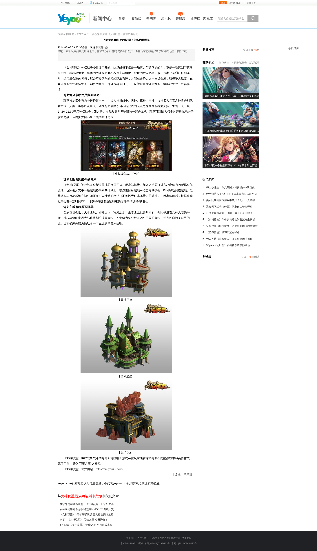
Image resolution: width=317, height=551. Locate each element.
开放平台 (251, 2)
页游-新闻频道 (66, 34)
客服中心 (186, 537)
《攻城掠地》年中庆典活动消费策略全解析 (230, 219)
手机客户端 (97, 2)
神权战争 (95, 495)
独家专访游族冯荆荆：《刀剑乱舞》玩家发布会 (87, 504)
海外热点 (224, 62)
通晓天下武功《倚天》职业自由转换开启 (229, 206)
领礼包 (166, 18)
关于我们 (130, 537)
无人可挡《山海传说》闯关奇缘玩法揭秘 (229, 238)
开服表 (180, 18)
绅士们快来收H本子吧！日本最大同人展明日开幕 (232, 193)
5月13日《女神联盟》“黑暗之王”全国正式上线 (86, 524)
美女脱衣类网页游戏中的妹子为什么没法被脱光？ (232, 200)
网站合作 (164, 537)
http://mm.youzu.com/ (109, 469)
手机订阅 (293, 48)
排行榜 (195, 18)
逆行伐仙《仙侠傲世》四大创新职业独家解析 (232, 226)
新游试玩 (254, 62)
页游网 (80, 2)
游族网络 (81, 495)
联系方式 (175, 537)
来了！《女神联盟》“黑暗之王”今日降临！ (84, 519)
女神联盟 (67, 495)
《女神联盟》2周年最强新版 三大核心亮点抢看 (86, 514)
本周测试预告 (239, 62)
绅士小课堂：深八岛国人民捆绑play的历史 (230, 187)
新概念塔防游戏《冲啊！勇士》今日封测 (229, 213)
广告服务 (153, 537)
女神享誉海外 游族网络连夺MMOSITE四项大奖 (87, 509)
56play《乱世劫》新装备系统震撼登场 (228, 245)
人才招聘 (141, 537)
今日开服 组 (251, 49)
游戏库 (208, 18)
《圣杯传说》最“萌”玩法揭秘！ (223, 232)
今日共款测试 (250, 256)
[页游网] (71, 19)
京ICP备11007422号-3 (132, 543)
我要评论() (102, 47)
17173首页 (64, 2)
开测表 (151, 18)
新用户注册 (235, 2)
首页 (122, 18)
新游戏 (136, 18)
